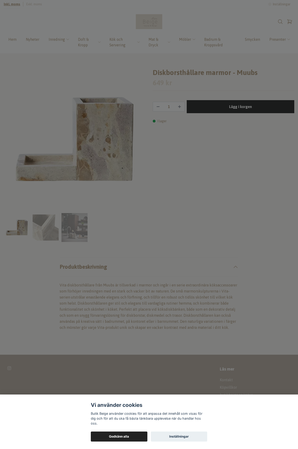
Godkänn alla (119, 436)
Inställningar (179, 436)
